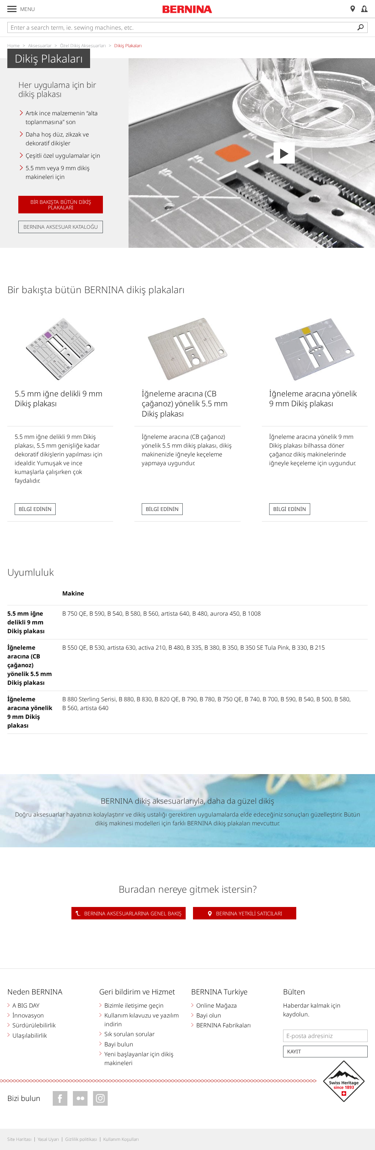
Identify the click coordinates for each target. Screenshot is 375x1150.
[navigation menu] (11, 9)
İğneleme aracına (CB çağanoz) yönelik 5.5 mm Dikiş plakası (29, 665)
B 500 (323, 699)
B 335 (193, 647)
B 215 (317, 647)
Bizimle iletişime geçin (134, 1005)
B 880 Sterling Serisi (89, 699)
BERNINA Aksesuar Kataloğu (60, 226)
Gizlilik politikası (81, 1139)
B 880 (126, 699)
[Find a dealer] (352, 9)
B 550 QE (74, 647)
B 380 (211, 647)
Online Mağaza (216, 1005)
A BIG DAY (26, 1005)
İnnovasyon (28, 1015)
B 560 (150, 613)
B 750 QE (74, 613)
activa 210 (152, 647)
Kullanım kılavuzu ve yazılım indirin (141, 1019)
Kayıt (294, 1051)
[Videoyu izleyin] (284, 153)
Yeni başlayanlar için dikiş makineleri (139, 1058)
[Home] (187, 9)
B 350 (229, 647)
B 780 (207, 699)
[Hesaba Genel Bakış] (364, 9)
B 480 (199, 613)
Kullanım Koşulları (121, 1139)
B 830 (144, 699)
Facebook (60, 1098)
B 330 (299, 647)
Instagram (100, 1098)
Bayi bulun (118, 1044)
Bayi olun (208, 1015)
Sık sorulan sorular (129, 1034)
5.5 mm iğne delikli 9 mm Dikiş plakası (26, 622)
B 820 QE (167, 699)
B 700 (270, 699)
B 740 (252, 699)
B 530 (96, 647)
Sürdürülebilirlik (34, 1025)
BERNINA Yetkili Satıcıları (249, 913)
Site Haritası (19, 1139)
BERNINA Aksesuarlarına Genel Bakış (133, 913)
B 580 (132, 613)
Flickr (80, 1098)
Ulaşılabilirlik (29, 1035)
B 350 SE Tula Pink (264, 647)
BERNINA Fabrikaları (223, 1025)
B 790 (189, 699)
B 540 (114, 613)
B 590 (96, 613)
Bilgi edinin (35, 508)
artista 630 (121, 647)
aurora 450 (225, 613)
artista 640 (175, 613)
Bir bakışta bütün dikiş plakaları (60, 204)
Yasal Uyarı (48, 1139)
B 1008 (251, 613)
